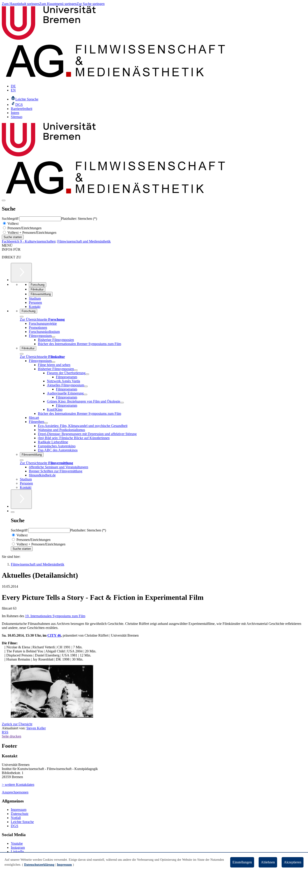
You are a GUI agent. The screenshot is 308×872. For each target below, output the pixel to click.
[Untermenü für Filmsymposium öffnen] (53, 337)
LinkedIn (17, 851)
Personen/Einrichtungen (24, 228)
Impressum (18, 810)
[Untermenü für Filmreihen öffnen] (46, 423)
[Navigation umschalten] (3, 200)
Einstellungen (242, 862)
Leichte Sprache (22, 822)
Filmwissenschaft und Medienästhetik (84, 241)
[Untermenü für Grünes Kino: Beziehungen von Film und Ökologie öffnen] (122, 402)
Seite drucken (11, 736)
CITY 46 (54, 635)
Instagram (18, 847)
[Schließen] (21, 316)
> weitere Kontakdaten (18, 784)
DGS (14, 826)
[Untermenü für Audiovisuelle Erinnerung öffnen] (85, 394)
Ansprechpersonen (15, 792)
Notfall (16, 818)
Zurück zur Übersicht (17, 724)
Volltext (12, 223)
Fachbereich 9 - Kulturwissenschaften (28, 241)
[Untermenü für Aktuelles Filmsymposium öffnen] (86, 386)
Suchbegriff (10, 218)
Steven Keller (36, 728)
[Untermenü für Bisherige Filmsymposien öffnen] (76, 370)
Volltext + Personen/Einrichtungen (31, 232)
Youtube (17, 843)
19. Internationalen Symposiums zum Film (55, 616)
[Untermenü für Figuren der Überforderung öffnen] (87, 374)
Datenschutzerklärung (39, 864)
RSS (5, 732)
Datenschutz (19, 814)
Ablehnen (268, 862)
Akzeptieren (292, 862)
